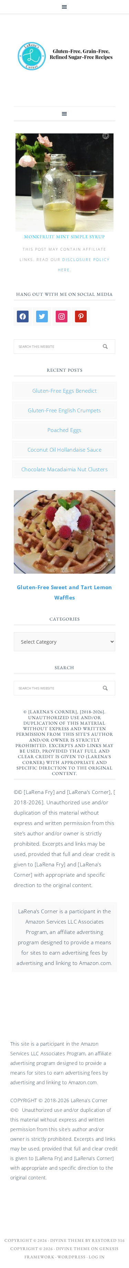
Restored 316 (108, 1240)
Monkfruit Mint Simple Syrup (64, 237)
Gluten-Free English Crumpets (64, 410)
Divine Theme (73, 1248)
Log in (97, 1257)
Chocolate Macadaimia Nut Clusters (64, 469)
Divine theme (67, 1240)
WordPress (71, 1257)
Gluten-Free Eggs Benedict (64, 390)
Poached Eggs (64, 429)
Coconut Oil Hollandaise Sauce (65, 449)
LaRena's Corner (64, 56)
